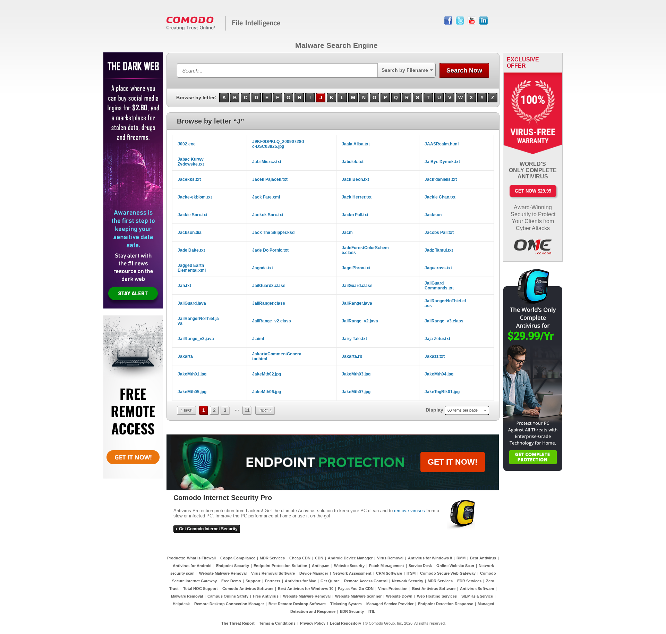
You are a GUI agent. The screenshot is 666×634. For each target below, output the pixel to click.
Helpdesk (181, 604)
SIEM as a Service (477, 596)
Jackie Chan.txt (440, 197)
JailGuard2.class (268, 285)
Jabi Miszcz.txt (266, 161)
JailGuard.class (357, 285)
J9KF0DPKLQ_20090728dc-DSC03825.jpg (278, 144)
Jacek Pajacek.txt (270, 179)
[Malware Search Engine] (223, 29)
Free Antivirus (266, 596)
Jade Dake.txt (191, 250)
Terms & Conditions (277, 623)
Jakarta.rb (352, 356)
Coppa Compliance (237, 558)
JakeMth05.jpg (192, 391)
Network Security (407, 581)
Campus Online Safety (227, 596)
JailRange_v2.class (271, 321)
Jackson (433, 214)
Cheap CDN (299, 558)
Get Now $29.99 (533, 191)
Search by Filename (405, 70)
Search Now (464, 70)
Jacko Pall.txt (355, 214)
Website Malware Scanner (358, 596)
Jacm (347, 232)
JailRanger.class (268, 303)
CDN (319, 558)
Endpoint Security (232, 566)
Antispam (321, 566)
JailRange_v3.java (196, 338)
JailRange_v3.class (444, 321)
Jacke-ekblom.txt (195, 197)
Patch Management (386, 566)
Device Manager (313, 573)
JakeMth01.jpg (192, 374)
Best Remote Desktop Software (297, 604)
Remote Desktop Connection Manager (229, 604)
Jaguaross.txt (438, 267)
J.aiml (258, 338)
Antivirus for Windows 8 (430, 558)
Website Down (399, 596)
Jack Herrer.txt (357, 197)
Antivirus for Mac (300, 581)
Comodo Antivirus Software (247, 588)
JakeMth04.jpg (439, 374)
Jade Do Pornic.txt (270, 250)
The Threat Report (238, 623)
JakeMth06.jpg (266, 391)
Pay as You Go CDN (356, 588)
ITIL (371, 611)
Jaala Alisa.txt (356, 144)
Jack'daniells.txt (441, 179)
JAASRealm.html (442, 144)
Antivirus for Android (192, 566)
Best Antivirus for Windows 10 (305, 588)
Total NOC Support (200, 588)
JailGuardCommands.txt (439, 285)
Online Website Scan (455, 566)
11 (247, 410)
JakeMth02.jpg (266, 374)
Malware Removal (187, 596)
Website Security (349, 566)
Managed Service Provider (389, 604)
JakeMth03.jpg (356, 374)
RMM (461, 558)
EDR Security (352, 611)
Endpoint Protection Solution (280, 566)
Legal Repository (345, 623)
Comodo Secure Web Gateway (448, 573)
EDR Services (469, 581)
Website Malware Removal (223, 573)
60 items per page (462, 410)
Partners (272, 581)
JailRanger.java (357, 303)
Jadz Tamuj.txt (439, 250)
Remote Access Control (365, 581)
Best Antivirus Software (433, 588)
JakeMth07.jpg (356, 391)
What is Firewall (201, 558)
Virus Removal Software (273, 573)
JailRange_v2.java (360, 321)
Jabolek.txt (353, 161)
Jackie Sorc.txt (192, 214)
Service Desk (420, 566)
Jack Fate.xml (266, 197)
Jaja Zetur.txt (437, 338)
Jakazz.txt (435, 356)
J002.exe (187, 144)
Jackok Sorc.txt (267, 214)
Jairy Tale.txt (354, 338)
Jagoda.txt (262, 267)
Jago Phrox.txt (356, 267)
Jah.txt (184, 285)
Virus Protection (393, 588)
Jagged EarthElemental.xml (192, 268)
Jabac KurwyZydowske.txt (191, 162)
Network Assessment (352, 573)
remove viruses (409, 510)
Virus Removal (390, 558)
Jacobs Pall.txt (439, 232)
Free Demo (231, 581)
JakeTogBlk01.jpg (442, 391)
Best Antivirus (483, 558)
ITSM (411, 573)
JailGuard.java (192, 303)
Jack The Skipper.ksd (273, 232)
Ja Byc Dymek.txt (442, 161)
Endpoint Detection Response (445, 604)
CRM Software (389, 573)
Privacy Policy (312, 623)
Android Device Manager (350, 558)
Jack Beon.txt (355, 179)
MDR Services (272, 558)
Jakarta (185, 356)
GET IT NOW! (453, 461)
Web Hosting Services (437, 596)
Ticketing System (346, 604)
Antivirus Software (477, 588)
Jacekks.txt (189, 179)
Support (253, 581)
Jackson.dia (190, 232)
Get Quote (330, 581)
